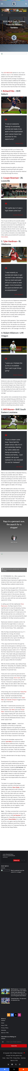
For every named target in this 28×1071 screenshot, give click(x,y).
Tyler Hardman (10, 241)
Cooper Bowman (11, 178)
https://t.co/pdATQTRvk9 (9, 855)
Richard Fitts (8, 91)
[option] (14, 856)
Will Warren (8, 409)
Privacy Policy (4, 1027)
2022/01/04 (5, 857)
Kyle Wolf (13, 42)
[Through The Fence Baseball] (14, 3)
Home (2, 1023)
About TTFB (4, 1025)
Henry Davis (4, 237)
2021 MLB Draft (8, 72)
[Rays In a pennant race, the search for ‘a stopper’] (5, 928)
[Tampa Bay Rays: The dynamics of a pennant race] (5, 1001)
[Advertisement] (14, 1009)
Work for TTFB (4, 1032)
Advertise (3, 1030)
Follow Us (16, 860)
